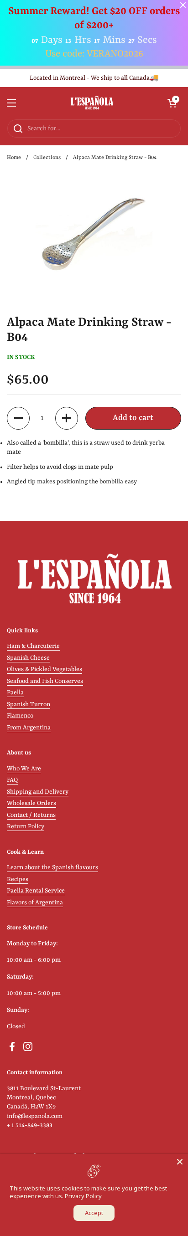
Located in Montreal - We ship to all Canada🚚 (94, 78)
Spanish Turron (28, 704)
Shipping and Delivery (37, 792)
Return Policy (25, 826)
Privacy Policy (83, 1196)
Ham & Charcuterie (33, 646)
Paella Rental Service (36, 890)
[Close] (179, 1161)
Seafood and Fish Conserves (45, 681)
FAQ (12, 780)
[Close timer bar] (183, 5)
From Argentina (29, 727)
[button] (172, 103)
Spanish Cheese (28, 658)
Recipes (17, 879)
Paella (15, 692)
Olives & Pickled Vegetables (44, 669)
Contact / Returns (31, 815)
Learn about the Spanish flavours (52, 867)
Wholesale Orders (31, 803)
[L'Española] (92, 103)
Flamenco (20, 716)
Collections (47, 157)
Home (14, 157)
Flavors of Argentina (35, 902)
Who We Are (24, 768)
